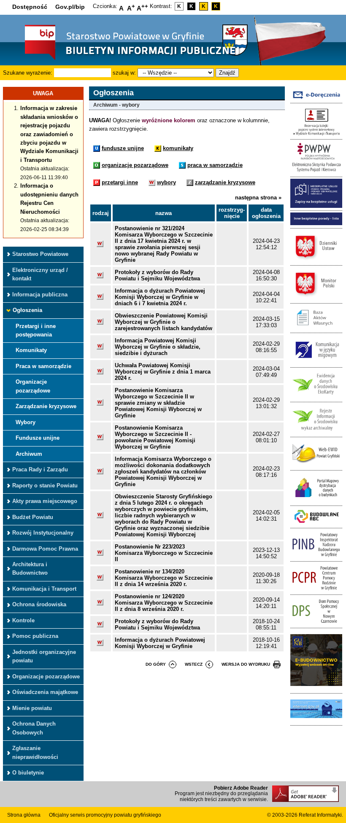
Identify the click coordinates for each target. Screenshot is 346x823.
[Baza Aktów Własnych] (316, 328)
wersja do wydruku (246, 664)
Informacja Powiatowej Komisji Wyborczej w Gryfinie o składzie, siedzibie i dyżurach (157, 346)
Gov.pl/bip (70, 6)
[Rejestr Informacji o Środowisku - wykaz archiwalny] (316, 432)
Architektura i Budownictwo (30, 568)
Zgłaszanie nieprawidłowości (35, 752)
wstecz (194, 664)
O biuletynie (28, 772)
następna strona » (258, 197)
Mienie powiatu (32, 708)
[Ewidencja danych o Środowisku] (316, 397)
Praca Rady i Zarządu (40, 469)
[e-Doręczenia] (316, 98)
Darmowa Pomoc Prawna (45, 549)
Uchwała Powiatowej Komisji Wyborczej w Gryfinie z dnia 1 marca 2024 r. (163, 371)
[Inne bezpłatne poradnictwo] (316, 223)
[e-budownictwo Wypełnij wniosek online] (316, 688)
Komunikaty (31, 350)
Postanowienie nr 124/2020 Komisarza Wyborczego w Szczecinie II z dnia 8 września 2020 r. (164, 602)
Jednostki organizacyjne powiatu (44, 656)
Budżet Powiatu (32, 517)
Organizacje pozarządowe (33, 386)
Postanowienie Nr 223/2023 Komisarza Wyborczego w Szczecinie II (164, 552)
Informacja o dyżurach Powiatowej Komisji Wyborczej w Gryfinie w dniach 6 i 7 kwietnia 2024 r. (160, 297)
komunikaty (178, 148)
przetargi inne (120, 182)
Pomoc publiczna (35, 636)
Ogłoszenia (27, 310)
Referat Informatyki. (321, 815)
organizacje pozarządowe (135, 165)
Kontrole (23, 620)
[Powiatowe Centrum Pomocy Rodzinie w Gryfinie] (316, 590)
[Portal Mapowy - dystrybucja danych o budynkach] (316, 501)
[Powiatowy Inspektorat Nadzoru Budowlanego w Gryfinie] (316, 557)
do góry (156, 664)
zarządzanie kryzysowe (225, 182)
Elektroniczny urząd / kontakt (40, 274)
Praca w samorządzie (43, 366)
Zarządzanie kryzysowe (46, 406)
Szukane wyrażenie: (27, 73)
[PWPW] (316, 172)
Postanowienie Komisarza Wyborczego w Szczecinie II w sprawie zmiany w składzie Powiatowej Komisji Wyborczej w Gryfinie (158, 403)
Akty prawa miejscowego (44, 501)
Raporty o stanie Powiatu (45, 485)
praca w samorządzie (215, 165)
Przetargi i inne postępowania (36, 330)
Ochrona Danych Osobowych (34, 728)
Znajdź (227, 73)
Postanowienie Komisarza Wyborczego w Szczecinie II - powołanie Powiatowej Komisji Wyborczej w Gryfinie (155, 437)
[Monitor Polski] (316, 298)
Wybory (25, 422)
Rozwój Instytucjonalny (42, 533)
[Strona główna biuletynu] (123, 59)
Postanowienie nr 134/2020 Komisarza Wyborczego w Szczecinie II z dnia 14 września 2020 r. (164, 577)
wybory (166, 182)
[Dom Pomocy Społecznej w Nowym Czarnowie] (316, 623)
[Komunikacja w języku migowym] (316, 363)
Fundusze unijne (37, 438)
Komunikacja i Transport (44, 589)
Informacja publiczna (40, 294)
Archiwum (29, 454)
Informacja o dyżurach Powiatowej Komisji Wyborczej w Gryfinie (160, 643)
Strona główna (24, 815)
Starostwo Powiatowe (40, 254)
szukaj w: (124, 73)
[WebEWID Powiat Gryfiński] (316, 465)
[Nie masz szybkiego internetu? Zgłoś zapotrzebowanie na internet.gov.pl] (316, 720)
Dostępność (29, 6)
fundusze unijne (123, 148)
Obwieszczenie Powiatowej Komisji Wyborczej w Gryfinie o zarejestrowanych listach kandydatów (163, 321)
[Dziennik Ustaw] (316, 261)
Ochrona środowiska (39, 604)
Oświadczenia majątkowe (45, 692)
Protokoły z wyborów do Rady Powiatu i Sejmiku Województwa (157, 275)
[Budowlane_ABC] (316, 523)
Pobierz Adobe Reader (241, 788)
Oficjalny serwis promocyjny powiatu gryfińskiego (105, 815)
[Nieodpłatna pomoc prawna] (316, 206)
